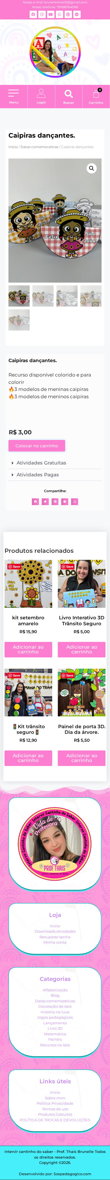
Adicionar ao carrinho (28, 649)
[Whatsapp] (59, 14)
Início (13, 147)
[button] (14, 93)
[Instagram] (42, 14)
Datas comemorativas (39, 147)
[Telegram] (77, 14)
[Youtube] (50, 14)
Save (16, 566)
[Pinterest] (68, 14)
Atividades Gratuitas (41, 463)
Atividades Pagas (38, 474)
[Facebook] (33, 14)
